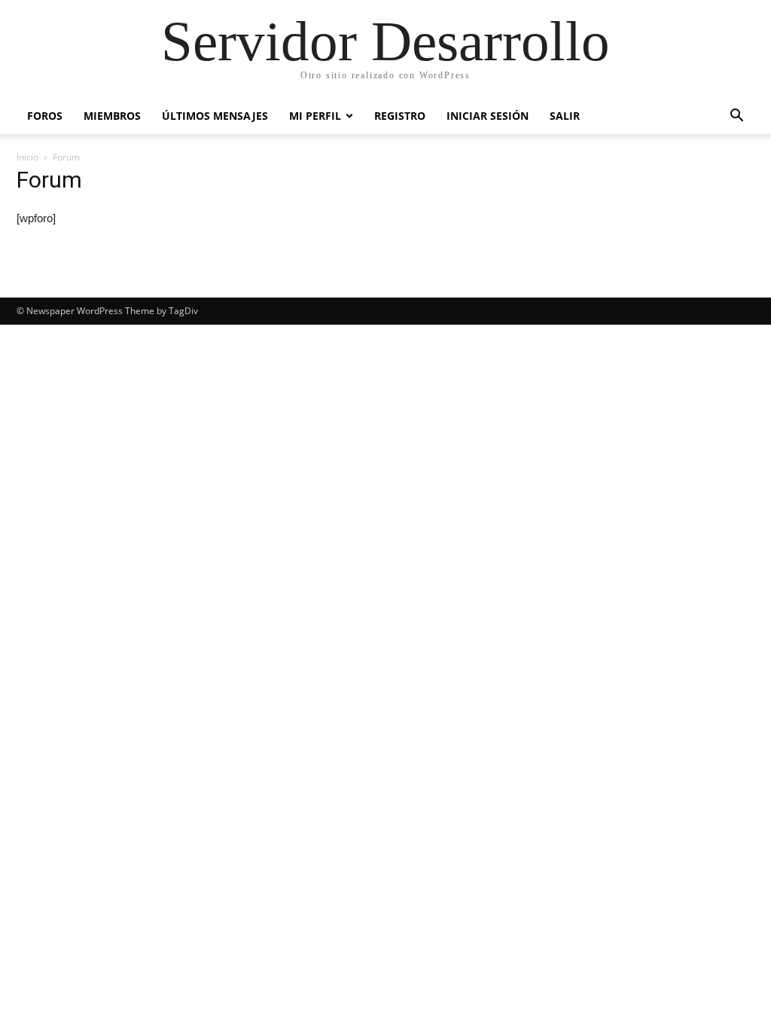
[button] (736, 117)
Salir (565, 115)
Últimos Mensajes (215, 115)
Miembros (112, 115)
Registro (399, 115)
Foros (44, 115)
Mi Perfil (315, 115)
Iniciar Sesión (487, 115)
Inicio (27, 157)
